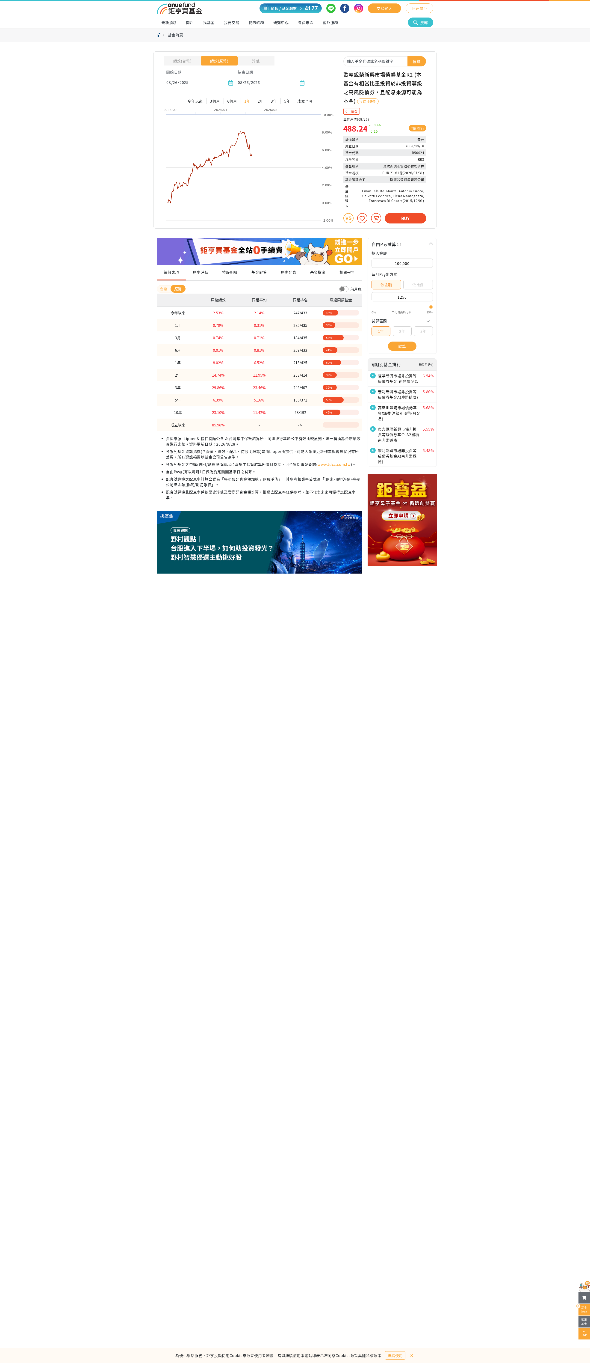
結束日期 (245, 72)
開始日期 (174, 72)
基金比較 (582, 1309)
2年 (402, 331)
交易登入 (384, 8)
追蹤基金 (584, 1322)
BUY (405, 218)
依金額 (386, 284)
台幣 (164, 289)
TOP (584, 1334)
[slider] (402, 306)
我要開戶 (419, 8)
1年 (381, 331)
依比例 (418, 284)
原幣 (178, 289)
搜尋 (424, 22)
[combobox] (384, 61)
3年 (423, 331)
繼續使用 (395, 1355)
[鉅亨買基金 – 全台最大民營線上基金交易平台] (179, 8)
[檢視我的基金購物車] (584, 1297)
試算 (402, 346)
